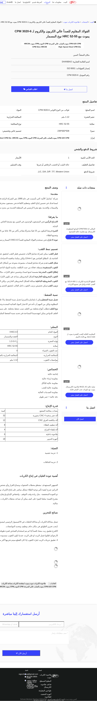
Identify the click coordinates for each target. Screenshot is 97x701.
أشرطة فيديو (37, 2)
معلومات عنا (56, 2)
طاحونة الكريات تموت (71, 22)
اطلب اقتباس (31, 89)
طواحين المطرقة (45, 691)
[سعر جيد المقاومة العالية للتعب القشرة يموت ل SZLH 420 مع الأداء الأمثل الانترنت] (79, 314)
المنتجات (47, 2)
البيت (65, 2)
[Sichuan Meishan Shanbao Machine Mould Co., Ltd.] (72, 2)
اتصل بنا (18, 2)
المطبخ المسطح (45, 681)
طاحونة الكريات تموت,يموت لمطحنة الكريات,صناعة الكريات (24, 583)
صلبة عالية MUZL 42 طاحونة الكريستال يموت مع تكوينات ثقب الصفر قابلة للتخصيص (80, 389)
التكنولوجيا (26, 2)
